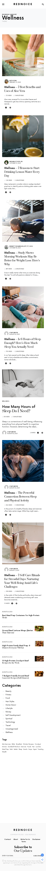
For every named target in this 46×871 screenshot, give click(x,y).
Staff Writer (13, 332)
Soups (30, 749)
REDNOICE (23, 4)
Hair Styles (10, 701)
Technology (10, 722)
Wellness (5, 401)
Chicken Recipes (28, 744)
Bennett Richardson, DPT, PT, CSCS (21, 246)
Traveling (40, 749)
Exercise (23, 747)
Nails (11, 749)
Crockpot (38, 744)
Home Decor (11, 705)
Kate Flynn (13, 80)
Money (8, 712)
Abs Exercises (6, 744)
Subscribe (37, 856)
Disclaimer (36, 839)
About (15, 839)
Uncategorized (12, 729)
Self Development (13, 715)
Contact (7, 839)
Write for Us (25, 839)
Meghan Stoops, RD (16, 161)
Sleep (20, 749)
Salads (16, 749)
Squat (35, 749)
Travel (8, 725)
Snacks (25, 749)
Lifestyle (9, 708)
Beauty (8, 691)
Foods (29, 747)
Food (8, 698)
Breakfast (19, 744)
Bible (13, 744)
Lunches (38, 747)
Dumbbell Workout (14, 747)
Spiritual (9, 719)
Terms (23, 842)
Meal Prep (5, 749)
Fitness (8, 695)
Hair (33, 747)
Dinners (4, 747)
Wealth (4, 752)
